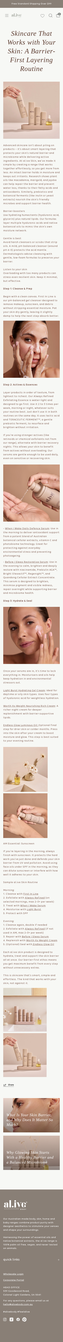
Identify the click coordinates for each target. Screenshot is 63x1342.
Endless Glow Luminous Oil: (20, 725)
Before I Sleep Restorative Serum (26, 562)
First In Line (30, 894)
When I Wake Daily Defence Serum (27, 528)
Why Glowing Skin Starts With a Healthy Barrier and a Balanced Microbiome (30, 1157)
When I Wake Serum (33, 906)
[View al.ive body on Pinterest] (24, 1319)
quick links (11, 1259)
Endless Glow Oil (43, 944)
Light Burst (34, 909)
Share (11, 1085)
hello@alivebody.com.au (18, 1304)
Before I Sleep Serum (35, 937)
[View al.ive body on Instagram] (4, 1319)
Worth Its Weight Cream (41, 940)
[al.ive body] (16, 15)
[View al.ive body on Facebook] (18, 1319)
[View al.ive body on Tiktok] (11, 1319)
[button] (50, 15)
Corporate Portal (13, 1280)
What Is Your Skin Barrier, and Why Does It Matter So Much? (29, 1120)
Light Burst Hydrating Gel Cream (24, 690)
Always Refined (35, 898)
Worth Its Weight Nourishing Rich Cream (29, 706)
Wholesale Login (13, 1274)
